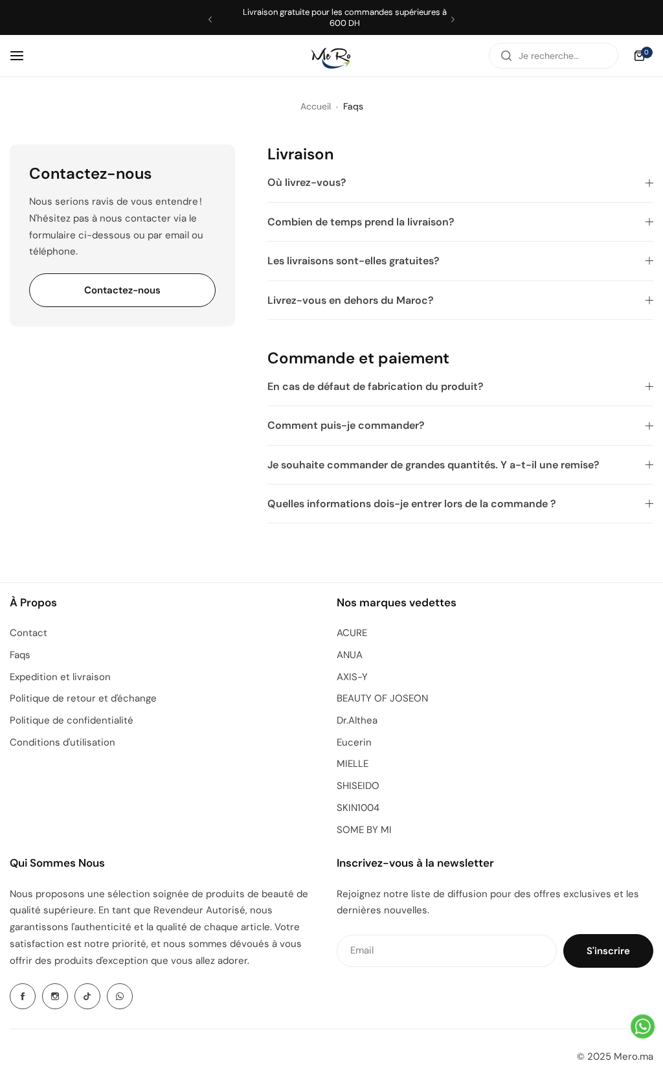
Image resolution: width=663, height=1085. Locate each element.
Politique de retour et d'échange (83, 698)
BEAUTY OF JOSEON (382, 698)
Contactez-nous (122, 290)
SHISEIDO (358, 785)
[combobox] (553, 56)
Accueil (315, 106)
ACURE (352, 632)
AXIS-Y (352, 676)
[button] (210, 19)
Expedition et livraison (60, 676)
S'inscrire (608, 950)
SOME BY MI (364, 829)
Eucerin (354, 742)
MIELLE (352, 763)
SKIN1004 (358, 807)
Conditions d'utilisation (62, 742)
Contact (28, 632)
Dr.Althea (357, 720)
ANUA (350, 654)
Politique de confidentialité (71, 720)
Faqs (20, 654)
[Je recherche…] (506, 56)
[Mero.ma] (331, 55)
